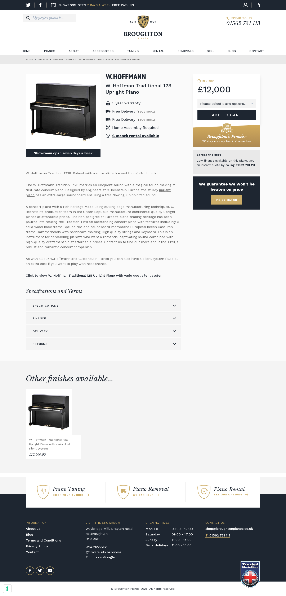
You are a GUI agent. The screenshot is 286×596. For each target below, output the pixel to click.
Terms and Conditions (43, 540)
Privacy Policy (37, 546)
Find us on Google (100, 557)
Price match (226, 199)
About (74, 51)
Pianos (49, 51)
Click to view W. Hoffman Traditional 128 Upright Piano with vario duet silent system (95, 275)
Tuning (133, 51)
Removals (186, 51)
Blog (232, 51)
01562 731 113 (243, 23)
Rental (158, 51)
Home (26, 51)
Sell (210, 51)
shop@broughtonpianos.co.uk (229, 529)
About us (33, 529)
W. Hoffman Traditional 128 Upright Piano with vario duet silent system (49, 444)
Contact (256, 51)
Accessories (103, 51)
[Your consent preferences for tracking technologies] (7, 589)
